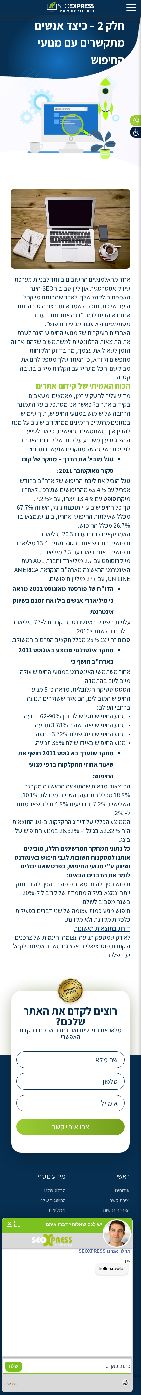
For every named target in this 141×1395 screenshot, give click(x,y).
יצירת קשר (120, 1200)
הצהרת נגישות (116, 1210)
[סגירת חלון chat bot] (8, 1224)
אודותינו (122, 1190)
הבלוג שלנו (55, 1190)
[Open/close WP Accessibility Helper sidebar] (135, 132)
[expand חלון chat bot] (17, 1224)
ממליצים (57, 1210)
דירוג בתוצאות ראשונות (102, 928)
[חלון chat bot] (67, 1305)
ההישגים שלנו (53, 1200)
